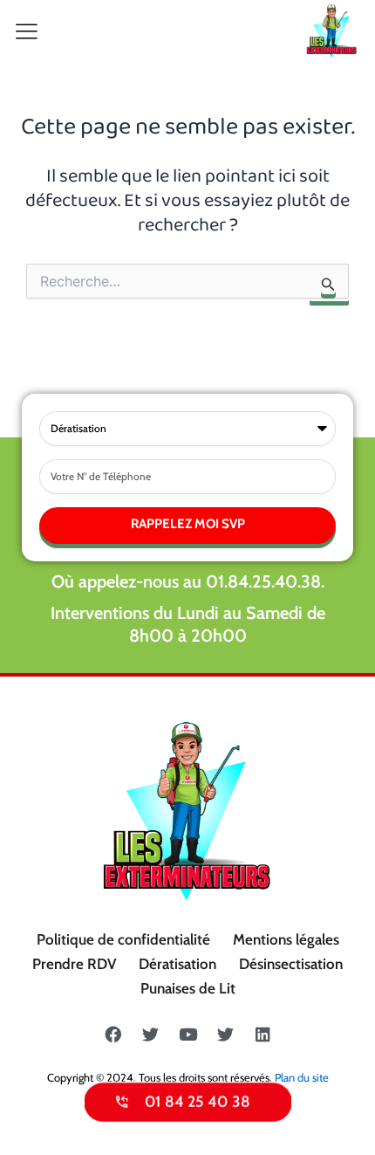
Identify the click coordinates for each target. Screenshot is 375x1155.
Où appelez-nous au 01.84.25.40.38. (187, 581)
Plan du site (302, 1077)
